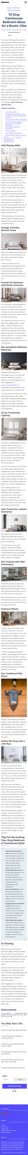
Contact (3, 1125)
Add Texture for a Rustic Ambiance (13, 124)
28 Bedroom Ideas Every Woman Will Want (13, 1030)
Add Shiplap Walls (11, 112)
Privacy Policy (4, 1128)
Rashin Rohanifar (7, 29)
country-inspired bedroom (10, 385)
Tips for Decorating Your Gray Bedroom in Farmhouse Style (9, 139)
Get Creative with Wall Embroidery (12, 127)
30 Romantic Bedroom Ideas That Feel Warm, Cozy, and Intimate (12, 1061)
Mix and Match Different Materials (16, 120)
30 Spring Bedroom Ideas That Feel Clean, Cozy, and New (13, 1053)
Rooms (9, 8)
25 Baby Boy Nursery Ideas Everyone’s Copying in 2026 (12, 1045)
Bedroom (16, 8)
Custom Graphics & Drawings (8, 1130)
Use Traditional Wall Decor (14, 133)
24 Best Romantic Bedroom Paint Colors (13, 1068)
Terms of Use (4, 1127)
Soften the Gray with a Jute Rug (16, 135)
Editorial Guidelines (6, 1132)
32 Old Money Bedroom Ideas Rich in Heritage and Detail (12, 1037)
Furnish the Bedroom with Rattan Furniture (16, 116)
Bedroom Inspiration (14, 10)
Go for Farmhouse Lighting (14, 122)
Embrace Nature (11, 131)
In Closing (18, 137)
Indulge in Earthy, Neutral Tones (16, 114)
